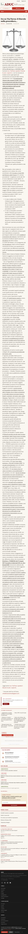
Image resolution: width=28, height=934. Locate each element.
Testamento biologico (5, 822)
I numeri (2, 908)
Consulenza (3, 917)
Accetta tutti (4, 932)
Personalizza (17, 932)
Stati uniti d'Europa (5, 859)
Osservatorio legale (6, 834)
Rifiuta (11, 932)
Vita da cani (4, 847)
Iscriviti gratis (14, 805)
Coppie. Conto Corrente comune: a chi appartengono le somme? (12, 836)
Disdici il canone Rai (5, 815)
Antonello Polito (9, 23)
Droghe (2, 893)
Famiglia (2, 898)
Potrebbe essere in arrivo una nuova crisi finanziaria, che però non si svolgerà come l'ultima (19, 726)
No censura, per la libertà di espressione (9, 817)
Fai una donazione (4, 920)
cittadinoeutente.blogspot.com (10, 693)
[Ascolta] (26, 16)
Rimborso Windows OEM (6, 820)
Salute (2, 891)
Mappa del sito (4, 924)
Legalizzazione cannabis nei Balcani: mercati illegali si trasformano (6, 714)
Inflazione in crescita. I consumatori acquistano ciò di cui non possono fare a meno (7, 719)
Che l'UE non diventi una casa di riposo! (9, 830)
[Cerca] (26, 8)
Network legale (4, 910)
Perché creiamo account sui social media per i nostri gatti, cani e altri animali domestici (14, 849)
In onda (2, 911)
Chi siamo (3, 903)
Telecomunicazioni (4, 896)
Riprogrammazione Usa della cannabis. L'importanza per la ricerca (7, 726)
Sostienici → (6, 703)
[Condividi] (24, 16)
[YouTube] (10, 883)
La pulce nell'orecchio (6, 829)
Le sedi (2, 905)
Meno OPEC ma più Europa (20, 712)
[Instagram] (8, 883)
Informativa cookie (7, 929)
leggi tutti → (3, 831)
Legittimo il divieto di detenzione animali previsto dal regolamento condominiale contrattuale (12, 842)
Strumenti (3, 922)
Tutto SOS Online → (4, 791)
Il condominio (4, 840)
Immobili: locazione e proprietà (7, 813)
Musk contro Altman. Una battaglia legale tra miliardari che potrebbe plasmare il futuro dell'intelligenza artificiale (20, 720)
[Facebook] (2, 883)
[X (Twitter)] (5, 883)
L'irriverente (4, 853)
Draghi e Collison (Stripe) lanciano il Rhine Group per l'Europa (13, 861)
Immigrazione (3, 894)
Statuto (2, 907)
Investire (2, 890)
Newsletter (3, 919)
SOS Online (4, 766)
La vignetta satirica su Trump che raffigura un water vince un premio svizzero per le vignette (13, 855)
